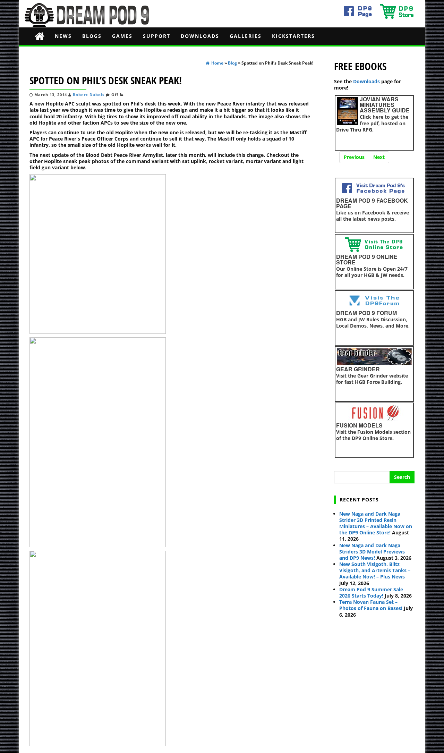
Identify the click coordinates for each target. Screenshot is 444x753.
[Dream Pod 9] (39, 36)
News (63, 36)
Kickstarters (293, 36)
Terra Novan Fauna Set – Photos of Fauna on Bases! (370, 605)
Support (156, 36)
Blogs (92, 36)
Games (122, 36)
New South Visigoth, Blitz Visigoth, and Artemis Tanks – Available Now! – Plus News (374, 570)
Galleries (246, 36)
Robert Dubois (88, 94)
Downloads (200, 36)
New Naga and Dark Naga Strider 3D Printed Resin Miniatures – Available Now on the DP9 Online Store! (375, 523)
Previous (354, 157)
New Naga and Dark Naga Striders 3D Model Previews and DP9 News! (372, 551)
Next (379, 157)
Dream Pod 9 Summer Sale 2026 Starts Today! (371, 592)
